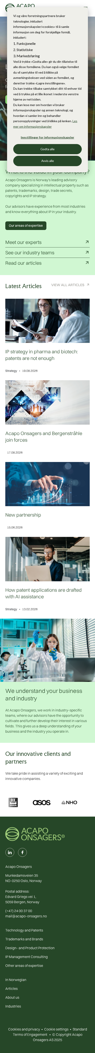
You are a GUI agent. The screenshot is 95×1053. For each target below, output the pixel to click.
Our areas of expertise (26, 225)
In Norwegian (15, 979)
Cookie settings (56, 1029)
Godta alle (47, 149)
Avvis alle (47, 161)
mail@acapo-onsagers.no (26, 916)
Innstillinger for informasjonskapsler (47, 137)
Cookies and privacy (24, 1029)
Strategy (11, 371)
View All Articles (67, 285)
